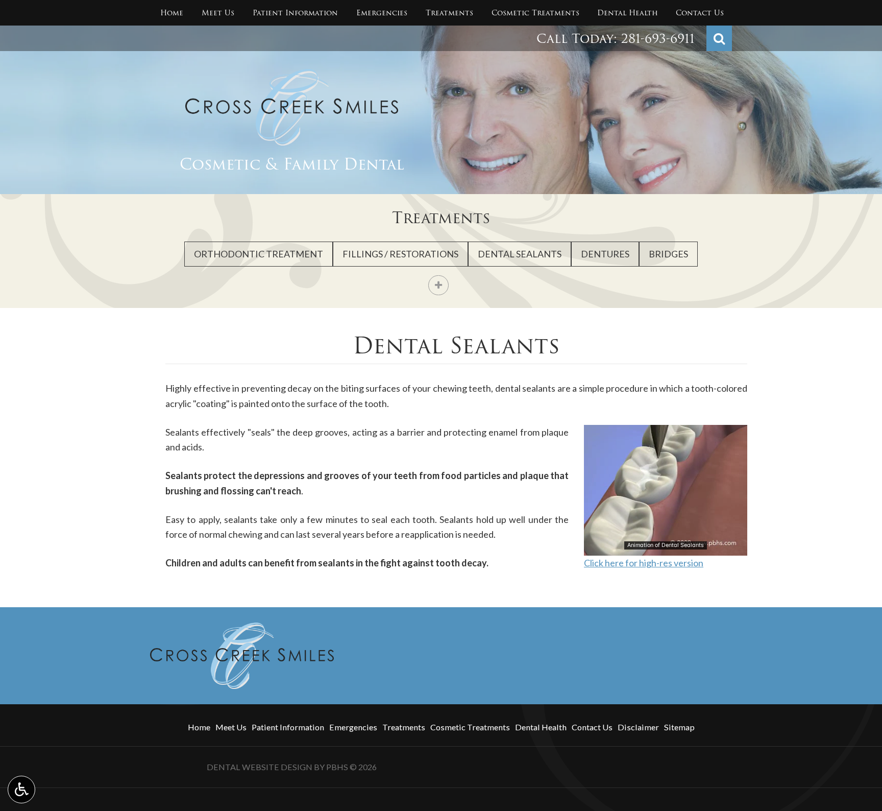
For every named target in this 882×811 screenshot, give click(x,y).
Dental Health (627, 12)
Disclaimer (638, 727)
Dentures (605, 253)
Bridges (668, 253)
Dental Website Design (259, 767)
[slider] (665, 547)
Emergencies (381, 12)
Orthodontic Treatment (258, 253)
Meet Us (218, 12)
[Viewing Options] (21, 789)
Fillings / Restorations (400, 253)
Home (171, 12)
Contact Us (700, 12)
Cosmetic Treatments (535, 12)
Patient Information (295, 12)
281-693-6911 (658, 38)
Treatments (449, 12)
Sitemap (679, 727)
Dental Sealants (519, 253)
